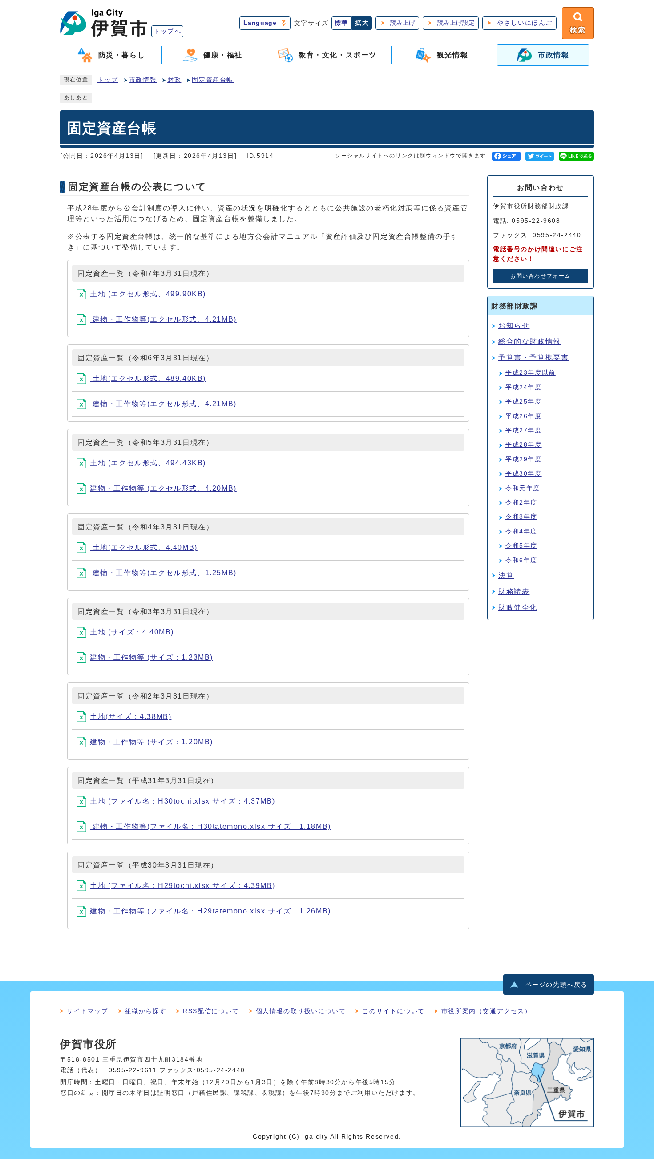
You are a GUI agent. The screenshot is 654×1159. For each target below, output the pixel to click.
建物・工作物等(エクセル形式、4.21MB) (163, 319)
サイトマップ (88, 1010)
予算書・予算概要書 (533, 357)
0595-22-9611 (133, 1070)
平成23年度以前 (530, 372)
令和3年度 (521, 516)
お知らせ (513, 325)
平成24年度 (523, 387)
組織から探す (146, 1010)
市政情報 (143, 80)
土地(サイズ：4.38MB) (130, 716)
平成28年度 (523, 444)
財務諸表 (513, 591)
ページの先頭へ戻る (556, 984)
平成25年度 (523, 401)
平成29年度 (523, 459)
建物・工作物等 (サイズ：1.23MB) (151, 657)
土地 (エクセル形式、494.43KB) (148, 463)
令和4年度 (521, 531)
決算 (506, 575)
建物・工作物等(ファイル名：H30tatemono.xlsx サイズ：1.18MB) (210, 826)
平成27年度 (523, 430)
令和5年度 (521, 545)
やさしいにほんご (525, 23)
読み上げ (402, 23)
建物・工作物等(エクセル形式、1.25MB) (163, 573)
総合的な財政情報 (529, 341)
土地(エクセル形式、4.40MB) (144, 547)
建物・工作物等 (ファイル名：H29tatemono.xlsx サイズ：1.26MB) (210, 911)
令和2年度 (521, 502)
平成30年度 (523, 473)
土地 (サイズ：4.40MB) (132, 632)
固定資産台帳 (213, 80)
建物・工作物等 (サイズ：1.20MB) (151, 742)
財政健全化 (517, 607)
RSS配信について (211, 1010)
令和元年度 (522, 488)
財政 (174, 80)
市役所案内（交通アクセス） (486, 1010)
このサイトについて (393, 1010)
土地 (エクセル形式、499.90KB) (148, 294)
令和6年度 (521, 560)
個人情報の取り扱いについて (301, 1010)
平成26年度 (523, 416)
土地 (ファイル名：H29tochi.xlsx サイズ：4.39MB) (182, 885)
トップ (107, 80)
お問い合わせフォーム (540, 276)
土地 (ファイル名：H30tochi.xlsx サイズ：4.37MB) (182, 801)
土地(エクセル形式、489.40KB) (148, 378)
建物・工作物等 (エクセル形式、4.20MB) (163, 488)
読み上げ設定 (456, 23)
